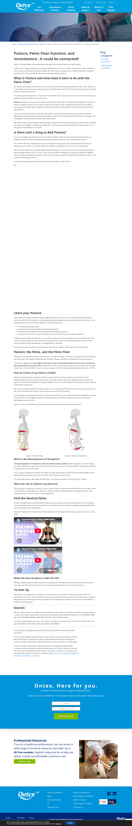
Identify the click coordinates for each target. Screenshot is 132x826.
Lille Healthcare (54, 800)
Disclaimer (21, 818)
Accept (70, 823)
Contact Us (78, 807)
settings (58, 824)
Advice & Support (85, 8)
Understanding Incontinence (28, 44)
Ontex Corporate (10, 819)
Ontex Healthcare (55, 792)
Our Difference (39, 8)
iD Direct (17, 637)
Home (14, 44)
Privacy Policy (31, 819)
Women (43, 44)
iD (48, 803)
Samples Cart (101, 2)
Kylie (49, 796)
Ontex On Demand (81, 792)
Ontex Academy (71, 8)
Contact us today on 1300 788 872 (58, 2)
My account (88, 2)
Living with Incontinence (105, 60)
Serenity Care (53, 807)
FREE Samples (111, 8)
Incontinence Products (55, 8)
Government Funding (82, 803)
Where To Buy (98, 8)
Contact (112, 2)
